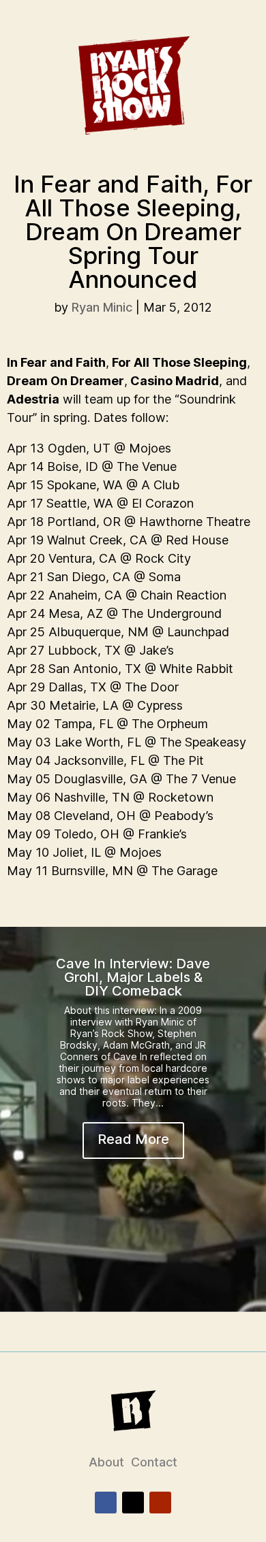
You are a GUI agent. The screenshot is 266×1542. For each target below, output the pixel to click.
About (106, 1462)
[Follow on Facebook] (106, 1502)
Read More (133, 1139)
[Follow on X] (133, 1502)
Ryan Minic (102, 307)
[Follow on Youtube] (160, 1502)
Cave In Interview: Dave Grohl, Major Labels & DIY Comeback (133, 977)
